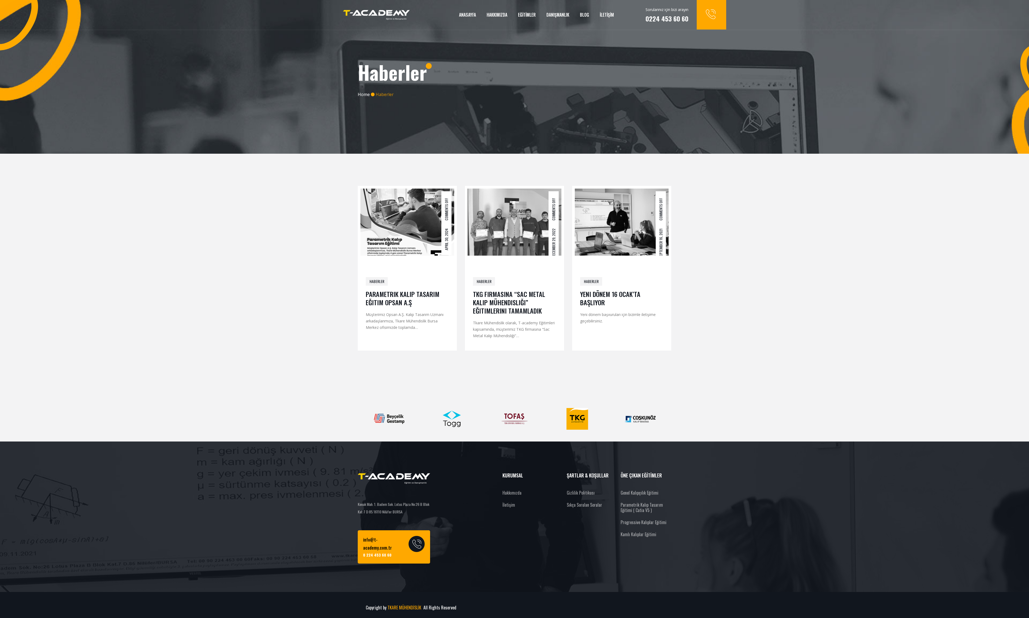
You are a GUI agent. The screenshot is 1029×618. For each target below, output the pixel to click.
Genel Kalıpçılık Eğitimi (639, 493)
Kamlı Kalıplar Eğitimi (638, 534)
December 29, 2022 (553, 243)
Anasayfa (467, 15)
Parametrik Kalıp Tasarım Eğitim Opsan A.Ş (402, 298)
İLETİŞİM (607, 15)
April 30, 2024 (446, 239)
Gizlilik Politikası (581, 493)
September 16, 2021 (660, 243)
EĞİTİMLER (527, 15)
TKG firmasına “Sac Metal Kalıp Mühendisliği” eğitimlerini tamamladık (509, 302)
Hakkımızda (497, 15)
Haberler (377, 281)
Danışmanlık (557, 15)
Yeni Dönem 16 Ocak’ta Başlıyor (610, 298)
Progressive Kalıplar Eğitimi (643, 522)
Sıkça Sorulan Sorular (584, 505)
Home (364, 94)
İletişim (508, 505)
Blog (584, 15)
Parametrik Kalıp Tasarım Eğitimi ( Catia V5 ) (642, 508)
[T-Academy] (376, 15)
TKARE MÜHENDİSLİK (404, 607)
